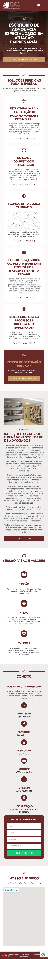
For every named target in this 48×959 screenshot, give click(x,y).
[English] (6, 956)
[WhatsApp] (24, 705)
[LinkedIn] (24, 779)
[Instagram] (24, 742)
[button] (39, 5)
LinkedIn (24, 788)
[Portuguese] (9, 956)
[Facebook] (24, 724)
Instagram (24, 750)
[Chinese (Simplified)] (3, 956)
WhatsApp (24, 713)
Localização (24, 806)
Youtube (24, 769)
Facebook (24, 732)
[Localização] (24, 798)
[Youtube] (24, 761)
